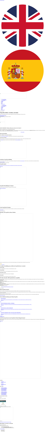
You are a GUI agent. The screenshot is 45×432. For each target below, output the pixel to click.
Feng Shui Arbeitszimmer (4, 390)
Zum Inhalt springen (2, 0)
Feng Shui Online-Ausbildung (5, 136)
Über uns (2, 382)
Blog (1, 103)
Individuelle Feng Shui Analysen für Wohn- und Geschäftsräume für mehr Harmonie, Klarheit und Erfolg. (11, 165)
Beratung (2, 101)
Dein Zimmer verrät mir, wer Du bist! (4, 2)
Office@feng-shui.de (4, 397)
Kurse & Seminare (3, 100)
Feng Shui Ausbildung (3, 99)
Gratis (2, 108)
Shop (1, 102)
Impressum (2, 381)
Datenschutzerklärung (3, 384)
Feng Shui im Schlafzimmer (4, 388)
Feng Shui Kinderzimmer (4, 389)
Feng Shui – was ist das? (3, 387)
